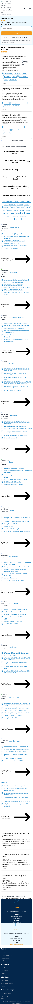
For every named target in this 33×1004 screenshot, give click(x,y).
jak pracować (16, 105)
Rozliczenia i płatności (16, 317)
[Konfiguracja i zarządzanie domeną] (5, 462)
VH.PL (3, 961)
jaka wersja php (14, 40)
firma (13, 129)
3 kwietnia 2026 (6, 859)
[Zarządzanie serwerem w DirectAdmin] (5, 415)
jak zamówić (23, 216)
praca (19, 102)
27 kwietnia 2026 (6, 838)
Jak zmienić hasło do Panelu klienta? (14, 161)
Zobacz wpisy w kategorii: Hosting (5, 543)
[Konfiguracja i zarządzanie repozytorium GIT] (5, 510)
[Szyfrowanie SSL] (5, 741)
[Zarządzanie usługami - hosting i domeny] (5, 272)
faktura (10, 37)
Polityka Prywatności (16, 1003)
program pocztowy (7, 201)
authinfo (16, 210)
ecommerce (7, 76)
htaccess (16, 201)
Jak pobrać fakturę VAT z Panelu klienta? (15, 178)
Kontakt (3, 986)
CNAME (22, 201)
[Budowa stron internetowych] (5, 604)
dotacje (15, 76)
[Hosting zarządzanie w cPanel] (5, 363)
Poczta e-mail (13, 556)
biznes (24, 73)
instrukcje (21, 126)
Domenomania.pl (26, 1001)
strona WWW (6, 40)
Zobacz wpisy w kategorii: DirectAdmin (6, 449)
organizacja (7, 105)
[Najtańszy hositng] (16, 141)
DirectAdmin (16, 39)
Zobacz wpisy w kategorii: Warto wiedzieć (7, 728)
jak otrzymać (13, 79)
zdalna (24, 102)
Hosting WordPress (6, 955)
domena (5, 126)
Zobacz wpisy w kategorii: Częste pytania (7, 259)
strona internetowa (22, 129)
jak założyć (17, 73)
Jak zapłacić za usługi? (10, 170)
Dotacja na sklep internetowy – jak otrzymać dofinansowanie (14, 57)
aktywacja (15, 216)
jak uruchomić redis (23, 40)
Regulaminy (4, 996)
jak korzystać (20, 207)
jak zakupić (25, 219)
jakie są (17, 213)
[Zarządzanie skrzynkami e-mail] (5, 556)
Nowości (4, 782)
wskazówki (6, 102)
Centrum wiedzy (6, 14)
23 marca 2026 (6, 880)
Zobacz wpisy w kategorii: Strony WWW (6, 634)
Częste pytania (14, 227)
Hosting (11, 510)
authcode (22, 210)
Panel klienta (20, 222)
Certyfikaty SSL (14, 741)
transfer (28, 210)
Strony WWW (13, 604)
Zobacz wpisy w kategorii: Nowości (5, 817)
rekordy (9, 216)
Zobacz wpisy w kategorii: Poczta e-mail (7, 591)
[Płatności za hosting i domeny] (5, 318)
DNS (29, 39)
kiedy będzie (12, 204)
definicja (28, 207)
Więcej (4, 83)
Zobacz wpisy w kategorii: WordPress (6, 683)
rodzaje (12, 213)
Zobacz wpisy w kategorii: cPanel (5, 402)
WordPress (5, 39)
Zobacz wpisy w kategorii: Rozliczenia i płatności (7, 351)
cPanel (11, 39)
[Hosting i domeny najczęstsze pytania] (5, 227)
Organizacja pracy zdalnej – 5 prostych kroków (15, 90)
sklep (5, 79)
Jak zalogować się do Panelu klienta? (14, 152)
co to (4, 210)
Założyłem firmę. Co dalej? (11, 115)
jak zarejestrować (9, 219)
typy (22, 213)
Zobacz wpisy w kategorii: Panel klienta (6, 305)
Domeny (28, 201)
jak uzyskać (5, 213)
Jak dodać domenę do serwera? (14, 195)
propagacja (20, 204)
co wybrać (27, 213)
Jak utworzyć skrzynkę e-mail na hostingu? (15, 187)
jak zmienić (12, 222)
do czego (9, 210)
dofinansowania (23, 76)
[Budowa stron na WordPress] (5, 647)
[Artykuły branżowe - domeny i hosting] (5, 697)
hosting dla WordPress (21, 37)
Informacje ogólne (6, 993)
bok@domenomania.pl (16, 944)
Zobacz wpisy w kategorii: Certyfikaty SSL (6, 772)
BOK (2, 999)
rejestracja (18, 219)
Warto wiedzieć (14, 697)
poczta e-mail (23, 39)
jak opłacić (5, 37)
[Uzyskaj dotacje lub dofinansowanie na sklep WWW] (26, 63)
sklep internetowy (7, 73)
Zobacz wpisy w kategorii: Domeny (5, 495)
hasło (13, 37)
